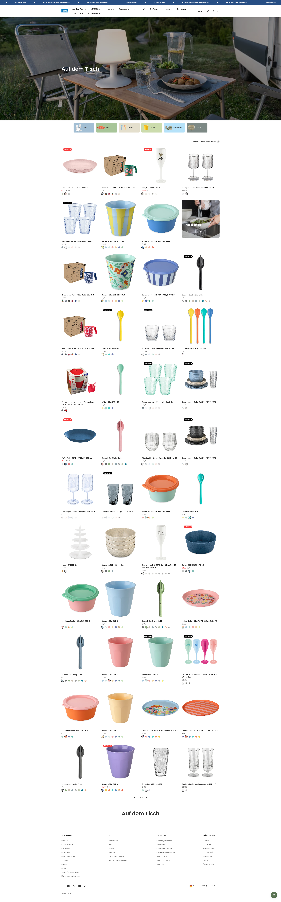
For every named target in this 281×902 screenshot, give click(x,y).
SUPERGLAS (95, 9)
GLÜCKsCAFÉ (208, 852)
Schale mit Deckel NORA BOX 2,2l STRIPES (159, 295)
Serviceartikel (113, 841)
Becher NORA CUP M (110, 784)
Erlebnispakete (208, 856)
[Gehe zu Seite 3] (146, 797)
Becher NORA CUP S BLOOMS (113, 295)
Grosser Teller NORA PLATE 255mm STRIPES (200, 731)
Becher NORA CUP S (110, 621)
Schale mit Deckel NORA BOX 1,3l (74, 731)
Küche (109, 9)
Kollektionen (181, 9)
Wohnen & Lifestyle (150, 9)
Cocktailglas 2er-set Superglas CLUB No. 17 (199, 784)
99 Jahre (64, 860)
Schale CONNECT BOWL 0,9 (193, 565)
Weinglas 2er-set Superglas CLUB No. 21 (198, 188)
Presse (64, 868)
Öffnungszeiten (208, 864)
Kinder (167, 9)
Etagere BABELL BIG (69, 565)
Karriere (64, 864)
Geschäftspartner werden (70, 872)
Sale (74, 13)
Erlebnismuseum (209, 849)
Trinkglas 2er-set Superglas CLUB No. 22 (158, 349)
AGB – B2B (160, 864)
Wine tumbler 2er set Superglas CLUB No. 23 (159, 458)
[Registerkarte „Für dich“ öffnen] (274, 895)
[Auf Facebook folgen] (62, 885)
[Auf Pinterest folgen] (74, 885)
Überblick (206, 841)
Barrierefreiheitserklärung (166, 852)
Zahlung (112, 852)
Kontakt (111, 849)
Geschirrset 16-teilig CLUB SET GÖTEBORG (199, 402)
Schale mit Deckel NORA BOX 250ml (156, 512)
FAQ (110, 845)
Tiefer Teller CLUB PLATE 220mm (74, 188)
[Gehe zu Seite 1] (135, 797)
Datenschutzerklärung (164, 849)
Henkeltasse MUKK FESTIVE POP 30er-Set (118, 188)
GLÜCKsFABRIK (94, 13)
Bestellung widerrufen (164, 841)
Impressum (161, 845)
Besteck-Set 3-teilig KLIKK (192, 295)
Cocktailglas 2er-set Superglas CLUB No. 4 (78, 512)
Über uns (64, 841)
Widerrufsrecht (162, 856)
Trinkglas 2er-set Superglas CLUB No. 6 (117, 512)
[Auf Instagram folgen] (68, 885)
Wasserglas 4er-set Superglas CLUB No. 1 (77, 241)
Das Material (65, 849)
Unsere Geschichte (68, 856)
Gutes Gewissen (67, 845)
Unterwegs (123, 9)
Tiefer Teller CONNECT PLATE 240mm (76, 458)
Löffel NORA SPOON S (110, 349)
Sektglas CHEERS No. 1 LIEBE (153, 188)
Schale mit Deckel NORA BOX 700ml (156, 241)
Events (205, 860)
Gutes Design (66, 852)
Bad (134, 9)
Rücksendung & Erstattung (118, 860)
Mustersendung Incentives (70, 876)
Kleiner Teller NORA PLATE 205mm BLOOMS (199, 621)
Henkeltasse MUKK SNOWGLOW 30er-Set (77, 295)
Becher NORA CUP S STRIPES (113, 241)
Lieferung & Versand (116, 856)
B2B (81, 13)
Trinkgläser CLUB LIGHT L (152, 784)
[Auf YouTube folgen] (79, 885)
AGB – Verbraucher (163, 860)
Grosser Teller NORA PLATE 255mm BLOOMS (160, 731)
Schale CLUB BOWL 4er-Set (112, 565)
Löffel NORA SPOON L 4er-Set (194, 349)
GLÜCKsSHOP (208, 845)
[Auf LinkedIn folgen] (85, 885)
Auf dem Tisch (78, 9)
